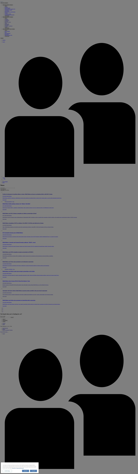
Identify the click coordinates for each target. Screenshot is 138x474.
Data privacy (14, 468)
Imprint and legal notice (20, 468)
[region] (20, 467)
